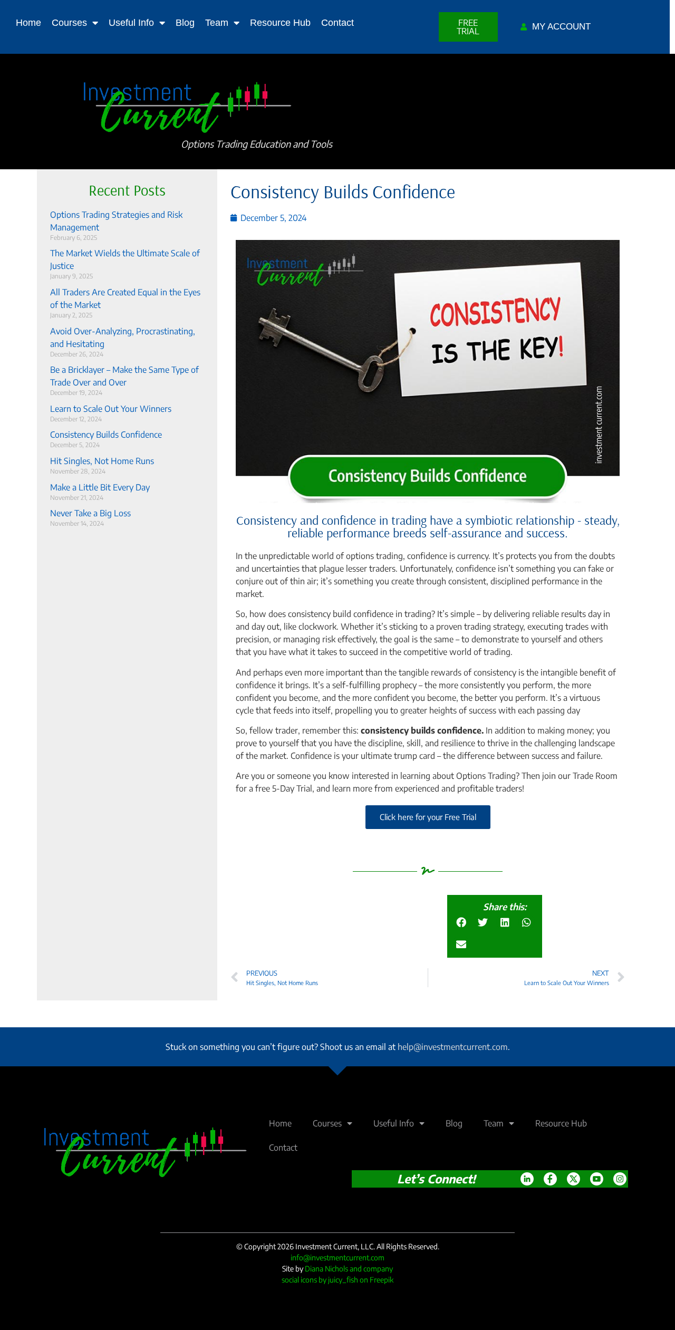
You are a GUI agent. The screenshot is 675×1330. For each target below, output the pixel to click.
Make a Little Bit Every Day (100, 487)
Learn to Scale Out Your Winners (110, 408)
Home (28, 22)
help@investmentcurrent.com (453, 1047)
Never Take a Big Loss (90, 513)
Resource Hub (280, 22)
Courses (69, 22)
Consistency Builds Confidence (106, 434)
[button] (460, 922)
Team (216, 22)
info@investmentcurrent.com (337, 1257)
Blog (185, 22)
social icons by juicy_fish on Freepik (337, 1279)
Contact (337, 22)
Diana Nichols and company (349, 1268)
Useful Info (131, 22)
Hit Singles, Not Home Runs (102, 461)
